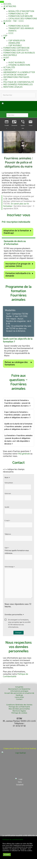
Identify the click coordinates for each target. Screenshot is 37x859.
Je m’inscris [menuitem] (9, 7)
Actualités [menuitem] (9, 67)
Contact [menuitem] (7, 70)
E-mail (7, 520)
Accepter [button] (7, 854)
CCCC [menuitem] (11, 33)
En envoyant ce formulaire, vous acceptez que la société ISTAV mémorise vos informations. (19, 620)
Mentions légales (19, 711)
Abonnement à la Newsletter (19, 689)
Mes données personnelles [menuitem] (18, 85)
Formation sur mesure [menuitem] (20, 16)
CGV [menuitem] (5, 80)
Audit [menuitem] (6, 59)
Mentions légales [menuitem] (12, 87)
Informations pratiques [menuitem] (16, 77)
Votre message (10, 566)
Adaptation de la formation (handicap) (17, 232)
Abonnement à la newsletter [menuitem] (19, 72)
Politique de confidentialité (19, 707)
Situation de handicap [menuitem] (15, 75)
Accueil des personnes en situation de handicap (19, 694)
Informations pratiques (19, 691)
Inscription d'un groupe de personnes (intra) (19, 265)
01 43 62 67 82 (19, 726)
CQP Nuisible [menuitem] (15, 45)
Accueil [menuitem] (7, 4)
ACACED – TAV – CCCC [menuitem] (13, 22)
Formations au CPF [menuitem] (18, 14)
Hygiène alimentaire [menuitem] (19, 65)
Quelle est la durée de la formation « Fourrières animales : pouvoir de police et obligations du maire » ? (18, 426)
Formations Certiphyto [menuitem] (15, 50)
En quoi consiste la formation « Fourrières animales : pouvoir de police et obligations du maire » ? (17, 403)
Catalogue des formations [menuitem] (22, 19)
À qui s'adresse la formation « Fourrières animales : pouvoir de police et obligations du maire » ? (17, 414)
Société (7, 507)
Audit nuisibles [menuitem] (16, 63)
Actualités (19, 687)
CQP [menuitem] (5, 37)
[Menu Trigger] (2, 2)
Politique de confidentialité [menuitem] (18, 82)
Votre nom (8, 493)
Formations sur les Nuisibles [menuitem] (19, 53)
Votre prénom (9, 483)
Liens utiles (19, 697)
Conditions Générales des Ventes (19, 705)
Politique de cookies (19, 713)
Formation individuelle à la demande (19, 274)
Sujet (7, 548)
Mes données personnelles (19, 709)
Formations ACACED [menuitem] (18, 26)
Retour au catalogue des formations (18, 363)
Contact (30, 123)
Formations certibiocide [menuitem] (16, 48)
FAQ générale (24, 454)
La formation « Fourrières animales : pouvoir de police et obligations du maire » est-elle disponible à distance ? (18, 440)
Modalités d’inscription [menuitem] (21, 11)
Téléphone (8, 534)
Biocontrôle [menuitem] (10, 55)
